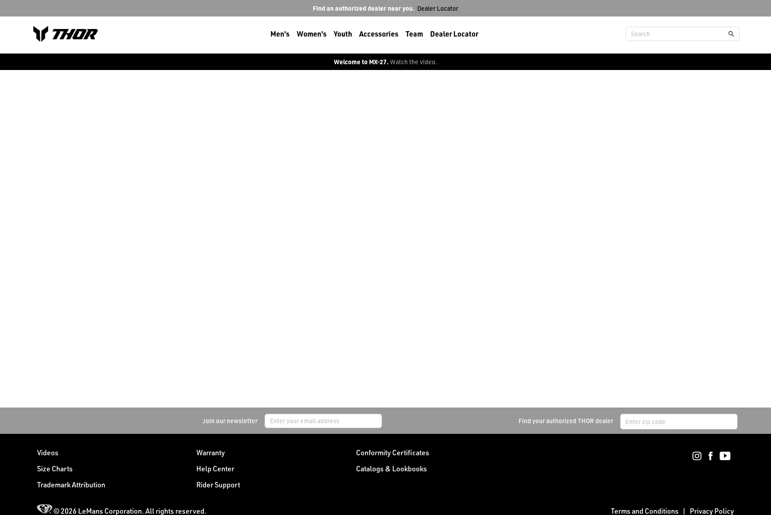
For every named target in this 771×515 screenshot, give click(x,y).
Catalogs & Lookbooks (391, 468)
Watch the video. (413, 62)
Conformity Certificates (392, 452)
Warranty (210, 452)
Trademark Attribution (71, 484)
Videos (47, 452)
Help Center (215, 468)
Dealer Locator (437, 8)
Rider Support (218, 484)
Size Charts (55, 468)
